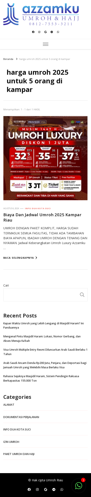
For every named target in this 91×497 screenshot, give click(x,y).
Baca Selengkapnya (18, 257)
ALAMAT (8, 405)
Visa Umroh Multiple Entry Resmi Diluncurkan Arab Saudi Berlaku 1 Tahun (45, 352)
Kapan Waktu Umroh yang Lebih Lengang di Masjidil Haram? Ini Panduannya (43, 325)
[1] (78, 488)
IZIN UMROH (11, 442)
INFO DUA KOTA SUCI (38, 208)
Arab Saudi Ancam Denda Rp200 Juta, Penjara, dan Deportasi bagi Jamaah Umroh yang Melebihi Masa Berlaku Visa (45, 365)
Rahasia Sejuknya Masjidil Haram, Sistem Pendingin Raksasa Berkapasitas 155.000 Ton (41, 378)
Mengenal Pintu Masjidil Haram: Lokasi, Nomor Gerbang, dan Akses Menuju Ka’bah (42, 339)
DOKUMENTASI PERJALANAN (21, 417)
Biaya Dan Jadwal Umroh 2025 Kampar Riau (42, 217)
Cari (6, 285)
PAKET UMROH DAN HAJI (18, 454)
